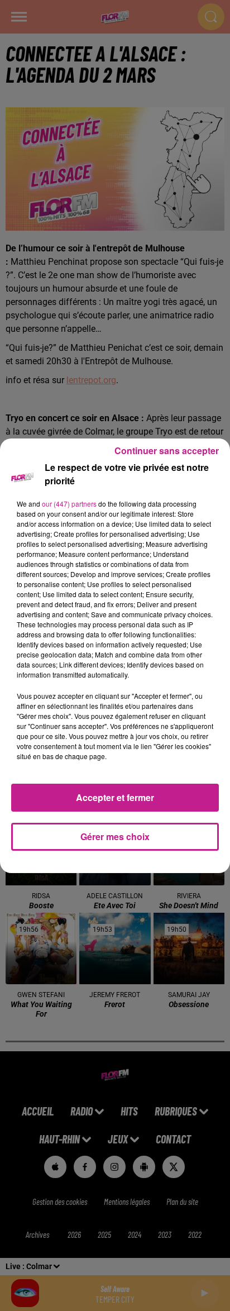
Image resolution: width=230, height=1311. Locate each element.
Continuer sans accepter (166, 450)
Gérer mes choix (115, 836)
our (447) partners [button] (69, 503)
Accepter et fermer (115, 797)
